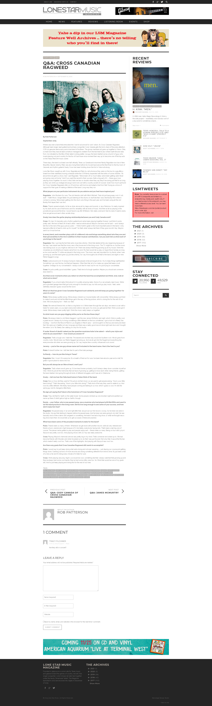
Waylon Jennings (76, 477)
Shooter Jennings (51, 477)
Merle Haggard (50, 475)
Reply (67, 543)
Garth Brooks (113, 470)
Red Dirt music (94, 475)
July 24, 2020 (153, 112)
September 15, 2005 (65, 76)
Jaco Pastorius (72, 472)
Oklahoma (65, 475)
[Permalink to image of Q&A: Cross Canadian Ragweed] (84, 112)
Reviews (158, 106)
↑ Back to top (164, 702)
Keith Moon (107, 472)
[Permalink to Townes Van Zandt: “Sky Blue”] (137, 174)
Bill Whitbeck (49, 470)
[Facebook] (153, 2)
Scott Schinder (149, 148)
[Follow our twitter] (135, 281)
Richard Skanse (141, 112)
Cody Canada (61, 470)
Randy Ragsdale (80, 475)
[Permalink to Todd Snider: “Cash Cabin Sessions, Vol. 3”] (137, 162)
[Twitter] (162, 2)
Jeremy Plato (85, 472)
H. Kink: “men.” (142, 109)
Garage (104, 470)
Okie (58, 475)
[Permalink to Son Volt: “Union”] (137, 149)
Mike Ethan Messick (151, 162)
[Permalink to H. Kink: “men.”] (151, 85)
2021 (139, 231)
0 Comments (165, 125)
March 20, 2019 (161, 174)
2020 (139, 234)
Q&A (57, 58)
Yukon (86, 477)
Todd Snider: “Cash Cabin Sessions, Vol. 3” (154, 159)
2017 (139, 243)
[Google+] (157, 2)
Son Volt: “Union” (152, 146)
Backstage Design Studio (160, 698)
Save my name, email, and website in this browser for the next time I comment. (72, 622)
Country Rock (72, 470)
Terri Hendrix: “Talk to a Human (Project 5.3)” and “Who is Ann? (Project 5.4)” (156, 133)
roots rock (118, 475)
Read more (136, 125)
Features (49, 58)
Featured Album (146, 106)
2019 (139, 237)
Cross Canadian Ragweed (89, 470)
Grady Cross (60, 472)
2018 (139, 240)
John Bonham (96, 472)
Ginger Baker (49, 472)
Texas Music (63, 477)
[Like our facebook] (153, 281)
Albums (136, 106)
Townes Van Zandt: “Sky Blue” (155, 171)
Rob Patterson (49, 76)
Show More (141, 246)
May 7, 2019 (160, 148)
